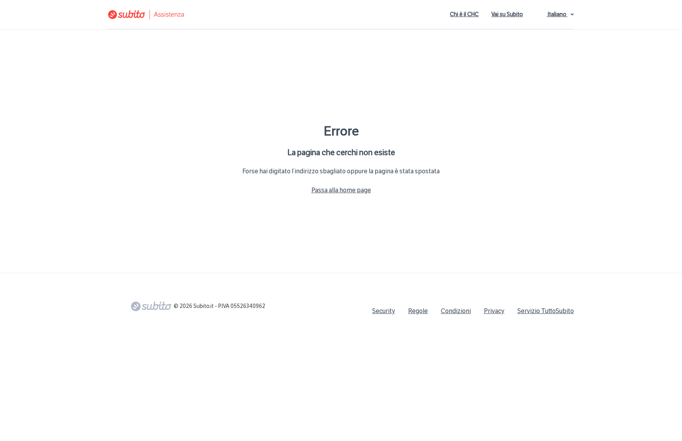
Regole (418, 311)
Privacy (494, 311)
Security (383, 311)
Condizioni (456, 311)
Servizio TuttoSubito (545, 311)
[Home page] (197, 14)
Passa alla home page (341, 190)
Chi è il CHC (464, 14)
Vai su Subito (507, 14)
